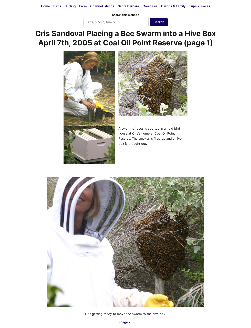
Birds (57, 6)
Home (45, 6)
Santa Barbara (128, 6)
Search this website (125, 14)
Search (159, 22)
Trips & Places (199, 6)
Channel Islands (102, 6)
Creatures (150, 6)
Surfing (70, 6)
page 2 (125, 322)
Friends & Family (173, 6)
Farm (83, 6)
